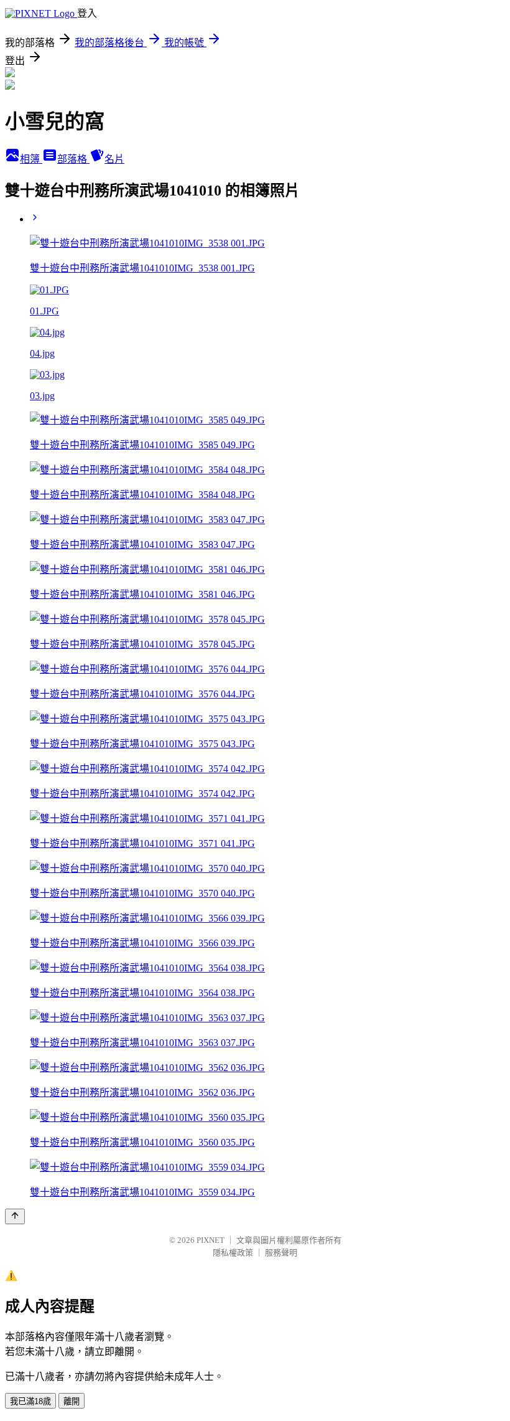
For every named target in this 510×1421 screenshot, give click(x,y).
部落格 (73, 159)
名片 (114, 159)
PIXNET (211, 1240)
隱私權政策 (233, 1252)
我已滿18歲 (30, 1401)
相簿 (31, 159)
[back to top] (15, 1216)
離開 (71, 1401)
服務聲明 (281, 1252)
